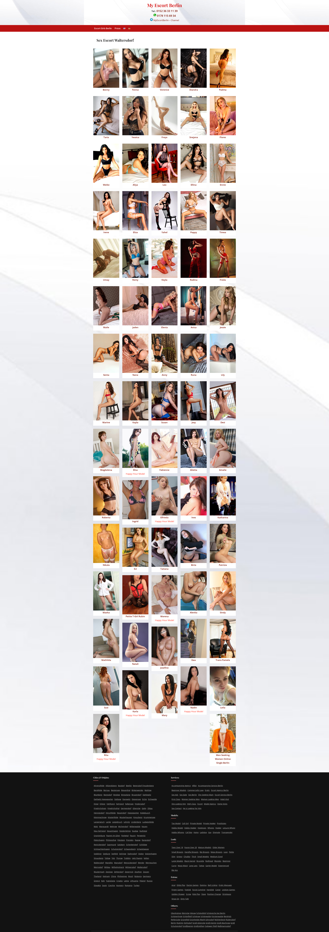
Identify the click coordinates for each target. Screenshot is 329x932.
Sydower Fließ (211, 926)
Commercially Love (196, 790)
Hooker (218, 828)
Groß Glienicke (199, 923)
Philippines (122, 876)
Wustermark (99, 872)
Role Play (196, 894)
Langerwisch (99, 822)
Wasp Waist (183, 865)
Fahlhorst (111, 804)
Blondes (217, 861)
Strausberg (98, 858)
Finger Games (177, 889)
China (113, 876)
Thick (194, 856)
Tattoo (201, 865)
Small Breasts (177, 852)
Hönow (193, 913)
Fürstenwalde (217, 916)
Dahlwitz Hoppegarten (103, 799)
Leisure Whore (229, 828)
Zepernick (129, 872)
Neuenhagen (112, 831)
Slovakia (97, 885)
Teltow (107, 858)
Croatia (119, 881)
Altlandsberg (111, 785)
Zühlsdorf (188, 923)
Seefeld (114, 853)
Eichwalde (152, 799)
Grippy (179, 856)
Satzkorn (121, 844)
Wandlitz (109, 862)
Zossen (146, 872)
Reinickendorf (100, 844)
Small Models (203, 856)
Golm (144, 808)
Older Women (219, 847)
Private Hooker (209, 823)
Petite (231, 852)
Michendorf (123, 826)
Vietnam (106, 876)
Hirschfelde (111, 813)
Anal (173, 885)
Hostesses (202, 828)
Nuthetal (143, 831)
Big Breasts (204, 852)
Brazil (130, 876)
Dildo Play (181, 885)
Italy (103, 881)
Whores (211, 828)
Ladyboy (203, 832)
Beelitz (129, 785)
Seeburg (106, 853)
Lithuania (134, 881)
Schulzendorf (117, 849)
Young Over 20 (190, 847)
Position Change (214, 894)
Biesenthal (125, 790)
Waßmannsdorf (224, 926)
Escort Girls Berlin (103, 28)
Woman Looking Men (210, 799)
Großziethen (199, 926)
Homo (196, 832)
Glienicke (136, 808)
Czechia (111, 885)
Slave (203, 894)
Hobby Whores (178, 832)
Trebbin (127, 858)
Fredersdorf (140, 804)
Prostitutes (221, 823)
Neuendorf (121, 813)
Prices (118, 28)
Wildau (107, 867)
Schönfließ (187, 916)
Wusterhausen (126, 817)
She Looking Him (179, 804)
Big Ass (175, 870)
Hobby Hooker (190, 828)
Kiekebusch (145, 813)
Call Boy (188, 832)
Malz (96, 826)
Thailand (97, 876)
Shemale (216, 832)
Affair (194, 785)
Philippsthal (111, 840)
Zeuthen (138, 872)
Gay (209, 832)
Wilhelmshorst (118, 867)
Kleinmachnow (100, 817)
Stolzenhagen (151, 853)
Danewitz (126, 799)
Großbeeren (188, 926)
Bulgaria (138, 876)
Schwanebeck (130, 849)
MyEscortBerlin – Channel (166, 20)
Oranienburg (99, 835)
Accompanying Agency (181, 785)
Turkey (136, 885)
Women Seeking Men (191, 799)
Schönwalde (206, 916)
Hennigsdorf (99, 813)
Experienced (223, 865)
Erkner (102, 804)
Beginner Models (179, 790)
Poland (142, 881)
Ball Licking (212, 885)
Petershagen (99, 840)
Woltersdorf (142, 867)
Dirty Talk (185, 899)
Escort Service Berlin (223, 795)
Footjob (188, 889)
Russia (149, 881)
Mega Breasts (216, 852)
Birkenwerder (137, 790)
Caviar (218, 889)
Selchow (122, 853)
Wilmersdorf (130, 867)
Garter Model (211, 865)
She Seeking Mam (205, 795)
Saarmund (111, 844)
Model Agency (210, 804)
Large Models (177, 861)
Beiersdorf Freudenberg (143, 785)
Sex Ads (175, 795)
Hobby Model (177, 828)
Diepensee (136, 799)
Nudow (135, 831)
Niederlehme (125, 831)
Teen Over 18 (177, 847)
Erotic (207, 790)
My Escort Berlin (164, 5)
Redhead (209, 861)
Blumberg (98, 795)
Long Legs (193, 865)
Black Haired (189, 861)
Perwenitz (141, 835)
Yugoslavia (110, 881)
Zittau (150, 808)
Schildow (143, 844)
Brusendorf (136, 795)
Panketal (125, 835)
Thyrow (119, 858)
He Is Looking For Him (192, 808)
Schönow (196, 916)
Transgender (226, 832)
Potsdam (121, 840)
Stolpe (141, 853)
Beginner (226, 861)
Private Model (196, 823)
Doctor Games (192, 885)
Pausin (133, 835)
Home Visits (222, 804)
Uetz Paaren (137, 858)
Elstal (96, 804)
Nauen (144, 826)
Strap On (175, 899)
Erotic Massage (225, 885)
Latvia (126, 881)
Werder (141, 862)
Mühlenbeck (220, 919)
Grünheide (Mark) (197, 919)
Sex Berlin (192, 795)
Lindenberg (136, 822)
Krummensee (149, 817)
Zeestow (109, 872)
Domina (203, 885)
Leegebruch (117, 822)
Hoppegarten (133, 813)
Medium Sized (216, 856)
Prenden (130, 840)
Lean (226, 852)
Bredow (116, 795)
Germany (147, 876)
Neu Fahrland (100, 831)
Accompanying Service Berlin (210, 785)
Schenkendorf (132, 844)
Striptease (226, 894)
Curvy (174, 865)
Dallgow (117, 799)
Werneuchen (151, 862)
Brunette (200, 861)
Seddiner (98, 853)
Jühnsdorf (210, 919)
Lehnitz (127, 822)
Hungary (120, 885)
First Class (176, 799)
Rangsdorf (146, 840)
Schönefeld (201, 913)
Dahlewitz (147, 795)
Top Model (176, 823)
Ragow (137, 840)
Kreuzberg (137, 817)
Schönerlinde (176, 916)
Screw (188, 894)
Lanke (108, 822)
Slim (173, 856)
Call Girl (185, 823)
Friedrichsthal (114, 808)
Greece (97, 881)
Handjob (210, 889)
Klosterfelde (113, 817)
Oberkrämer (176, 913)
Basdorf (121, 785)
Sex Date (183, 795)
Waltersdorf (99, 862)
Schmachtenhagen (102, 849)
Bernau (106, 790)
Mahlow (148, 790)
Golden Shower (178, 894)
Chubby (187, 856)
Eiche (144, 799)
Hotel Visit (224, 799)
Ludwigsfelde (148, 822)
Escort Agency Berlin (220, 790)
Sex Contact (177, 808)
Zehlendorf (119, 872)
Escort (200, 804)
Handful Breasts (191, 852)
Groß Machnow (223, 923)
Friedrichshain (100, 808)
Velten (146, 858)
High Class (191, 804)
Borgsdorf (108, 795)
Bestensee (115, 790)
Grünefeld (185, 919)
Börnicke (185, 913)
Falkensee (129, 804)
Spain (104, 885)
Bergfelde (98, 790)
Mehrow (113, 826)
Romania (128, 885)
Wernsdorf (98, 867)
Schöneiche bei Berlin (216, 913)
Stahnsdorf (132, 853)
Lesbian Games (228, 889)
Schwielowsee (143, 849)
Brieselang (125, 795)
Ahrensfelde (99, 785)
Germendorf (126, 808)
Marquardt (104, 826)
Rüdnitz (180, 923)
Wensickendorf (130, 862)
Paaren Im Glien (113, 835)
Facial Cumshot (198, 889)
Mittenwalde (135, 826)
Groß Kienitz (211, 923)
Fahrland (120, 804)
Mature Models (204, 847)
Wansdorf (118, 862)
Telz (113, 858)
